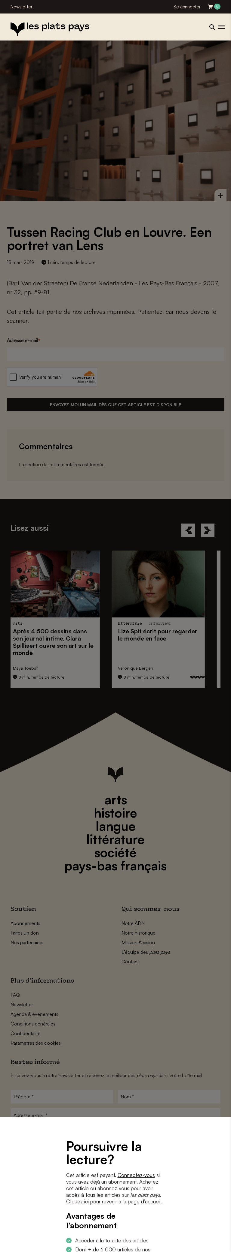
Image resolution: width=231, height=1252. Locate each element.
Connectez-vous (136, 1175)
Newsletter (21, 7)
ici (86, 1201)
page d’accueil (144, 1201)
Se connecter (187, 7)
